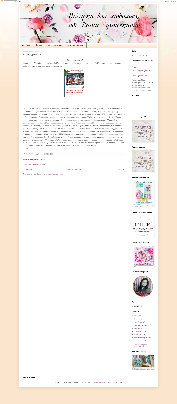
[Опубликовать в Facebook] (51, 154)
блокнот (137, 319)
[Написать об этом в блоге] (47, 154)
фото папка (138, 341)
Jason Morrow (99, 382)
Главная (26, 45)
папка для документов (142, 338)
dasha (136, 67)
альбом (137, 316)
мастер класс (139, 328)
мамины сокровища (141, 325)
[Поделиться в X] (49, 154)
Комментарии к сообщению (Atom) (50, 174)
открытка (138, 331)
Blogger (118, 382)
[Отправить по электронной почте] (45, 154)
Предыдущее (121, 169)
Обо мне (38, 45)
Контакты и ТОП (54, 45)
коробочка (138, 322)
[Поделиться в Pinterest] (52, 154)
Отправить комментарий (35, 164)
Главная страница (74, 169)
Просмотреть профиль (141, 71)
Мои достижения (76, 45)
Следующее (28, 169)
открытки (138, 334)
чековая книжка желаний (140, 345)
